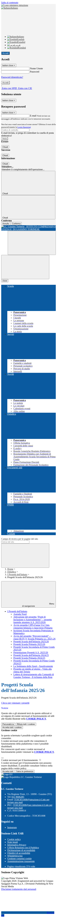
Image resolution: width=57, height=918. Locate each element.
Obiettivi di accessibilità (18, 853)
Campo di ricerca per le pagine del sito (19, 539)
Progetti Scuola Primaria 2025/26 (29, 644)
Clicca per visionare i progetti (15, 703)
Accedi (5, 53)
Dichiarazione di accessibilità (21, 850)
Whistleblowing (14, 855)
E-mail (33, 115)
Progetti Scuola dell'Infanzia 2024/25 (31, 655)
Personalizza (8, 724)
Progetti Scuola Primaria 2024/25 (29, 658)
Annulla (5, 223)
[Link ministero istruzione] (14, 5)
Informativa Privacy (16, 845)
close (4, 281)
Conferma (16, 223)
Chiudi (5, 147)
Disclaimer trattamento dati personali (18, 889)
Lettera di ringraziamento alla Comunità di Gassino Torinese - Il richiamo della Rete (33, 675)
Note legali (12, 842)
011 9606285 (18, 797)
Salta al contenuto (9, 2)
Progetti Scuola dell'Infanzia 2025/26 (31, 641)
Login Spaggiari (24, 127)
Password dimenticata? (12, 77)
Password (34, 71)
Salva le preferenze (24, 771)
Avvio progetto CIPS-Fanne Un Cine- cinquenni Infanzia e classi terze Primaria (32, 626)
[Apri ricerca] (32, 243)
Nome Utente (36, 68)
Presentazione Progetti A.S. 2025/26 (30, 652)
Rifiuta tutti (26, 724)
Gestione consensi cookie (19, 858)
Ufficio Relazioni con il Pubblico (23, 847)
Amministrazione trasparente (21, 861)
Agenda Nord (20, 614)
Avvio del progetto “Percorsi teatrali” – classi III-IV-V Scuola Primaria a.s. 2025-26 (34, 637)
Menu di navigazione (38, 605)
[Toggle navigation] (25, 267)
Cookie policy (14, 839)
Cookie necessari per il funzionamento (19, 760)
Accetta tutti (12, 727)
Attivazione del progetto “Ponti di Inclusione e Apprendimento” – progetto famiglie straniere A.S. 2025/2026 (32, 620)
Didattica (11, 571)
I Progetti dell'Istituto (17, 574)
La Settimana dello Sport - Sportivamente (33, 666)
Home (10, 569)
